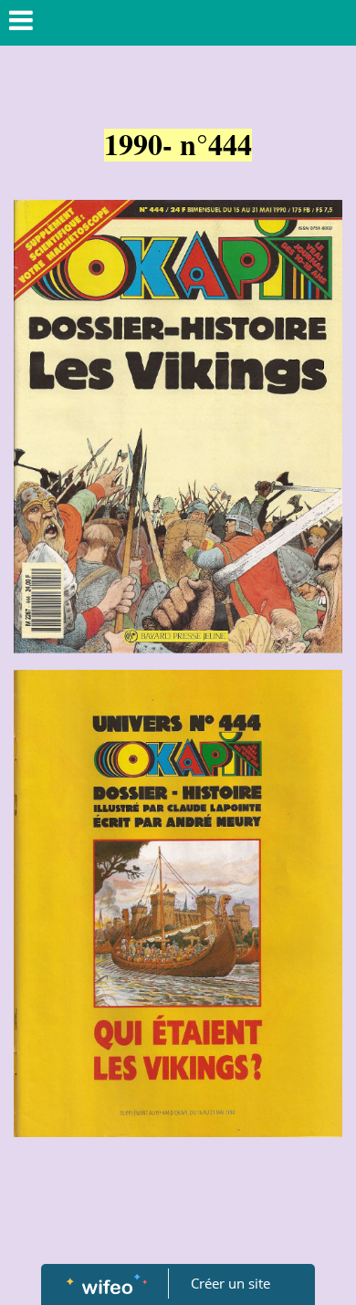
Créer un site (230, 1283)
